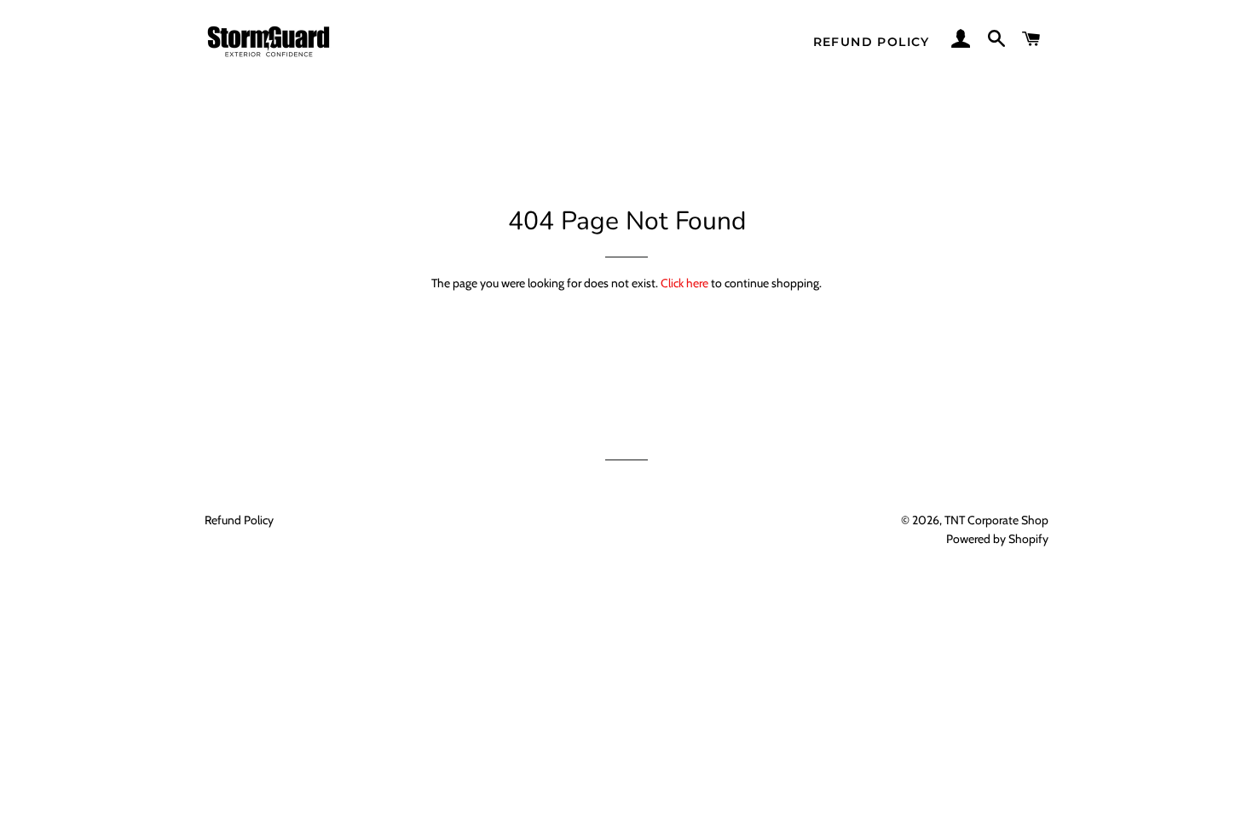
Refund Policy (871, 41)
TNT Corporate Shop (996, 520)
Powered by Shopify (997, 538)
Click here (684, 283)
